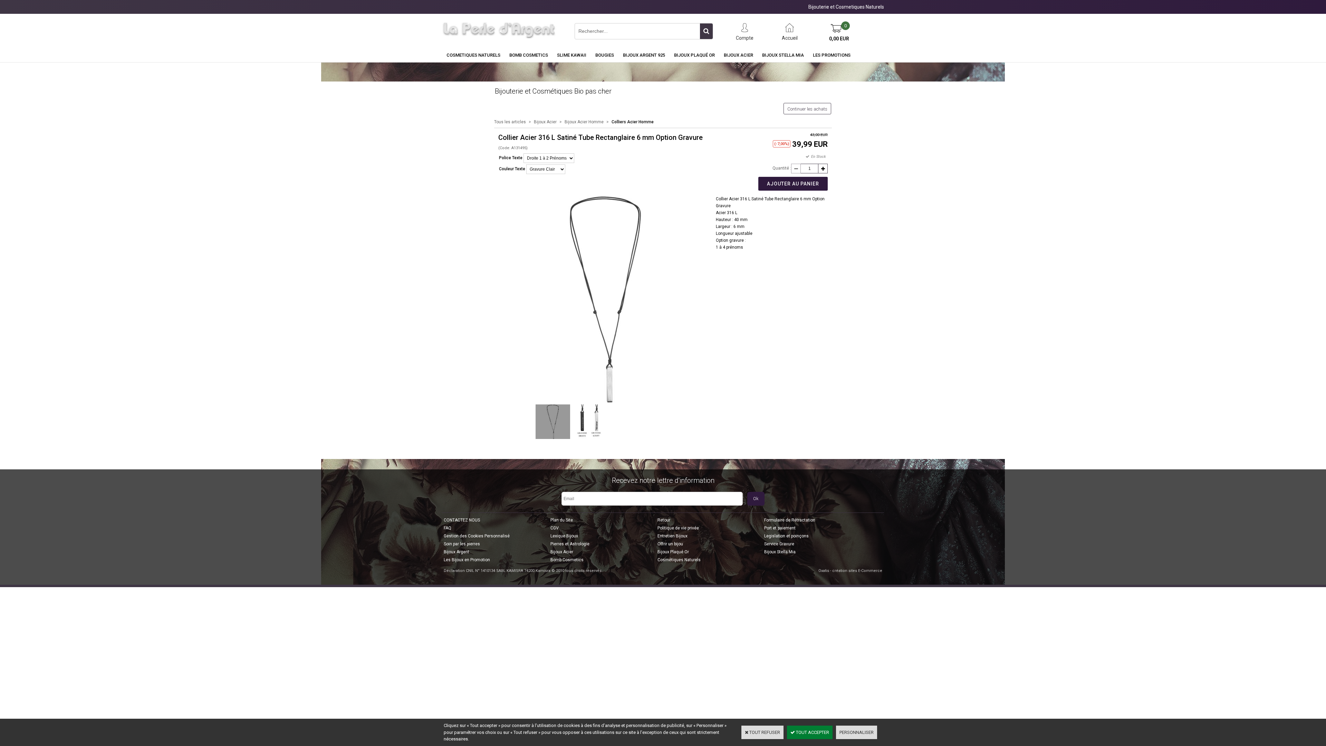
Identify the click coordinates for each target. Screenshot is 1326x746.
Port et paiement (780, 528)
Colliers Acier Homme (633, 121)
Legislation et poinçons (786, 536)
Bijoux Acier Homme (584, 121)
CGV (554, 528)
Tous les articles (510, 121)
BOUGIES (604, 55)
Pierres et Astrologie (569, 544)
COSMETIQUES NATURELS (473, 55)
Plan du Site (561, 520)
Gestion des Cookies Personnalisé (477, 536)
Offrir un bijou (670, 544)
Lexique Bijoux (564, 536)
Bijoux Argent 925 (644, 55)
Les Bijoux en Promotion (467, 559)
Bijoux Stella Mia (783, 55)
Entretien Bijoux (672, 536)
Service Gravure (779, 544)
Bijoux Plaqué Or (694, 55)
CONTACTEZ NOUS (462, 520)
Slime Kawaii (571, 55)
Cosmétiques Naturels (679, 559)
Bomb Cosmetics (567, 559)
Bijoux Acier (738, 55)
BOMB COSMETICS (528, 55)
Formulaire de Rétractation (789, 520)
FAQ (447, 528)
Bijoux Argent (456, 551)
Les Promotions (832, 55)
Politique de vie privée (678, 528)
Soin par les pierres (462, 544)
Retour (663, 520)
